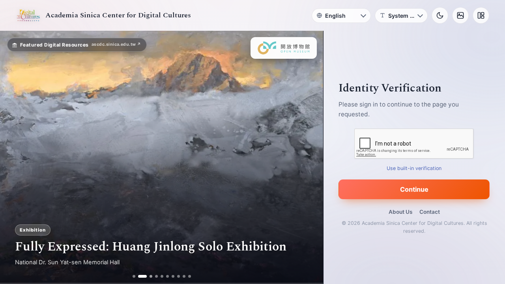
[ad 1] (134, 276)
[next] (309, 157)
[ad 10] (189, 276)
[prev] (14, 157)
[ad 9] (184, 276)
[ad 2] (139, 276)
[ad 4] (156, 276)
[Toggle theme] (440, 15)
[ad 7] (173, 276)
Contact (429, 212)
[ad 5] (162, 276)
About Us (400, 212)
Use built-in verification (414, 168)
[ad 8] (178, 276)
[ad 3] (148, 276)
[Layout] (481, 15)
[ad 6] (167, 276)
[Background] (460, 15)
